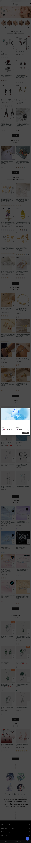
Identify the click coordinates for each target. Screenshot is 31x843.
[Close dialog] (29, 408)
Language (18, 427)
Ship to (3, 427)
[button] (8, 430)
